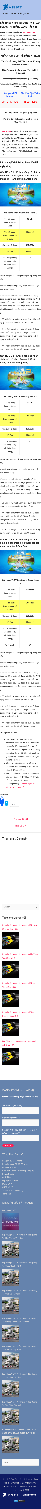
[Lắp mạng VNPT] (10, 1221)
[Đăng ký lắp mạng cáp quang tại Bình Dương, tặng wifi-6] (10, 1027)
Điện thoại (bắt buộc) (11, 1118)
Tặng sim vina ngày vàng (12, 1190)
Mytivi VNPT (7, 1184)
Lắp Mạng (6, 131)
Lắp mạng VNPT (9, 1210)
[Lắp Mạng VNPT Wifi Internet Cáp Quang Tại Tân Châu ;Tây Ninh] (10, 1416)
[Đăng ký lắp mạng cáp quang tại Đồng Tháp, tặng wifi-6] (10, 998)
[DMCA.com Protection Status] (19, 1501)
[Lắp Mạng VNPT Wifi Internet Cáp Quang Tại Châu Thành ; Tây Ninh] (10, 1277)
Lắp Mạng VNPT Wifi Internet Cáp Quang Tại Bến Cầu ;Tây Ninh (19, 1348)
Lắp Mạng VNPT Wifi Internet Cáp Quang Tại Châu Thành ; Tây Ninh (19, 1264)
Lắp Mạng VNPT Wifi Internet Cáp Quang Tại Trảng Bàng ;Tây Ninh (19, 1431)
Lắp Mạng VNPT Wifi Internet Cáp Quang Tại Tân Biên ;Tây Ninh (19, 1375)
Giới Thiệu (6, 1177)
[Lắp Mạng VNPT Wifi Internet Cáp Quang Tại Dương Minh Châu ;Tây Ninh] (10, 1333)
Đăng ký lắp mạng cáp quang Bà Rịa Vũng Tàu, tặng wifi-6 (20, 956)
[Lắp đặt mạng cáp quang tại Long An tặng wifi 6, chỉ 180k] (10, 1056)
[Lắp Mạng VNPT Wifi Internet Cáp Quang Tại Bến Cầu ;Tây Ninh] (10, 1360)
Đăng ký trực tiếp (9, 1167)
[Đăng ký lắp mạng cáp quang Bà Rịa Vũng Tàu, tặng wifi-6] (10, 969)
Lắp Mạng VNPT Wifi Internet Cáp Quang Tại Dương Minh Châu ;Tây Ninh (19, 1320)
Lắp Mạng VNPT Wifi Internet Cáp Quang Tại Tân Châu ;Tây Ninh (19, 1403)
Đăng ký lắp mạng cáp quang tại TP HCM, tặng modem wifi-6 (20, 927)
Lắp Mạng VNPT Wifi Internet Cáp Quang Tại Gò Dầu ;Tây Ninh (19, 1292)
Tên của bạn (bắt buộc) (12, 1105)
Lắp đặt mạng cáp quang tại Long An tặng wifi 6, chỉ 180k (20, 1043)
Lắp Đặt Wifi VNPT (10, 1180)
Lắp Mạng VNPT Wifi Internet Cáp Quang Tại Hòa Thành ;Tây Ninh (19, 1236)
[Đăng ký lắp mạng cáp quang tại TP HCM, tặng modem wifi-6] (10, 940)
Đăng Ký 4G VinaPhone (12, 1161)
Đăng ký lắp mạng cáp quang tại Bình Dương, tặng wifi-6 (18, 1014)
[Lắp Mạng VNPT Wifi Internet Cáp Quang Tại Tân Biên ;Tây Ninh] (10, 1388)
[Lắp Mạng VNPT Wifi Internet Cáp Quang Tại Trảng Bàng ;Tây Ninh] (10, 1444)
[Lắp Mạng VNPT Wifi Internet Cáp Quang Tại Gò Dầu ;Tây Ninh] (10, 1305)
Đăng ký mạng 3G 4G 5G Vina (15, 1164)
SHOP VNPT (7, 1187)
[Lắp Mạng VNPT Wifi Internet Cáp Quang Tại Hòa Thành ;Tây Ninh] (10, 1249)
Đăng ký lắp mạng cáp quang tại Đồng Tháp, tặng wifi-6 (18, 985)
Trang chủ (6, 1194)
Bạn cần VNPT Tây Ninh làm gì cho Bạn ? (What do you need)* (19, 1131)
